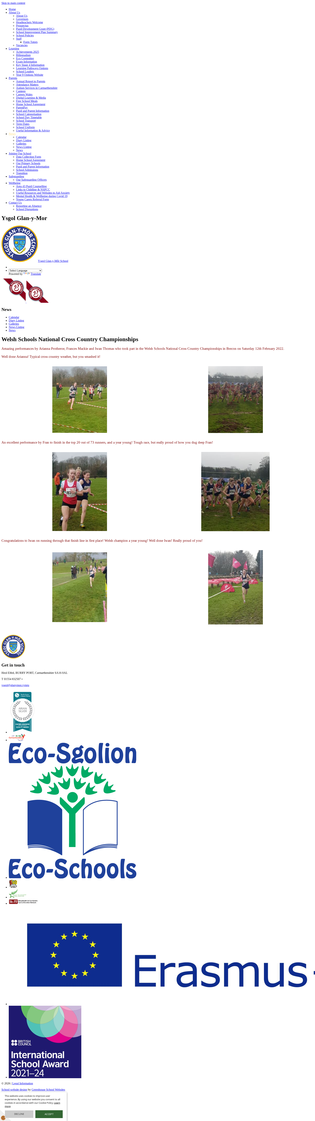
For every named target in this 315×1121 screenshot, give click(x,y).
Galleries (21, 143)
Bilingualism (23, 55)
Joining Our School (20, 153)
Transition (22, 173)
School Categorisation (28, 114)
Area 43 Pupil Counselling (31, 186)
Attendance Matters (27, 84)
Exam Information (26, 61)
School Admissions (27, 169)
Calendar (21, 137)
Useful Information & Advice (33, 130)
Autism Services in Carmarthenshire (36, 87)
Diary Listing (23, 140)
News (12, 133)
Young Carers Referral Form (32, 199)
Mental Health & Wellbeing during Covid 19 (41, 196)
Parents (13, 78)
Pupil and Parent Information (32, 110)
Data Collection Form (28, 156)
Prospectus (22, 25)
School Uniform (25, 127)
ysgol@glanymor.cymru (15, 685)
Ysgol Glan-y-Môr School (53, 260)
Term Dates (22, 124)
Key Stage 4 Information (30, 64)
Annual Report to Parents (30, 81)
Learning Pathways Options (32, 68)
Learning (14, 48)
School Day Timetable (29, 117)
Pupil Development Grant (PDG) (35, 28)
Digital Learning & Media (31, 97)
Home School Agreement (30, 104)
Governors (22, 19)
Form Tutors (30, 42)
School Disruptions (27, 209)
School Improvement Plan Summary (37, 32)
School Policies (25, 35)
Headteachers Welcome (29, 22)
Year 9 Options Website (29, 74)
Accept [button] (49, 1114)
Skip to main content (13, 3)
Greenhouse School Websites (48, 1089)
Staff (19, 38)
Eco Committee (25, 58)
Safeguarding (16, 176)
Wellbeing (14, 183)
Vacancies (22, 45)
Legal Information (22, 1083)
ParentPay (22, 107)
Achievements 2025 (27, 51)
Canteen (21, 91)
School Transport (26, 120)
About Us (14, 12)
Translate (36, 273)
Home (12, 9)
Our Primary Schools (28, 163)
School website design (14, 1089)
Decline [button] (19, 1114)
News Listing (24, 146)
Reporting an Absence (29, 205)
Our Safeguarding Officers (31, 179)
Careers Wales (24, 94)
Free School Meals (27, 101)
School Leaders (25, 71)
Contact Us (15, 202)
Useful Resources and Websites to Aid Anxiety (43, 192)
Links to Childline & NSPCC (33, 189)
